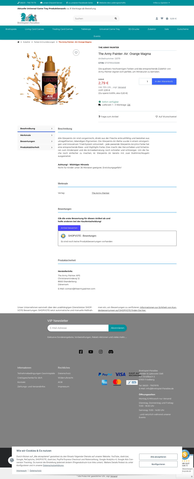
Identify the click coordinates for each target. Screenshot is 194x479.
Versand (122, 87)
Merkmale (25, 135)
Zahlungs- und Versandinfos (31, 386)
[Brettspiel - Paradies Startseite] (28, 18)
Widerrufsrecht (65, 377)
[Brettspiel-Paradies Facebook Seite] (80, 351)
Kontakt (21, 382)
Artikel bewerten (69, 228)
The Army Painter (100, 193)
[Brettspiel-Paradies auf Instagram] (100, 351)
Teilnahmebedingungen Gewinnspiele (36, 373)
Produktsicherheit (29, 147)
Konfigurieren (158, 464)
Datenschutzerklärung (53, 465)
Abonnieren (117, 328)
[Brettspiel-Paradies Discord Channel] (110, 351)
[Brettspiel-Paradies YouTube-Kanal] (90, 351)
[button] (161, 2)
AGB (60, 382)
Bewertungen (27, 141)
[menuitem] (11, 29)
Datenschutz (35, 470)
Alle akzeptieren (158, 457)
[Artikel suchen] (116, 18)
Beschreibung (27, 128)
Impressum (21, 470)
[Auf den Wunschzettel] (76, 52)
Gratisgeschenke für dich (29, 377)
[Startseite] (18, 42)
